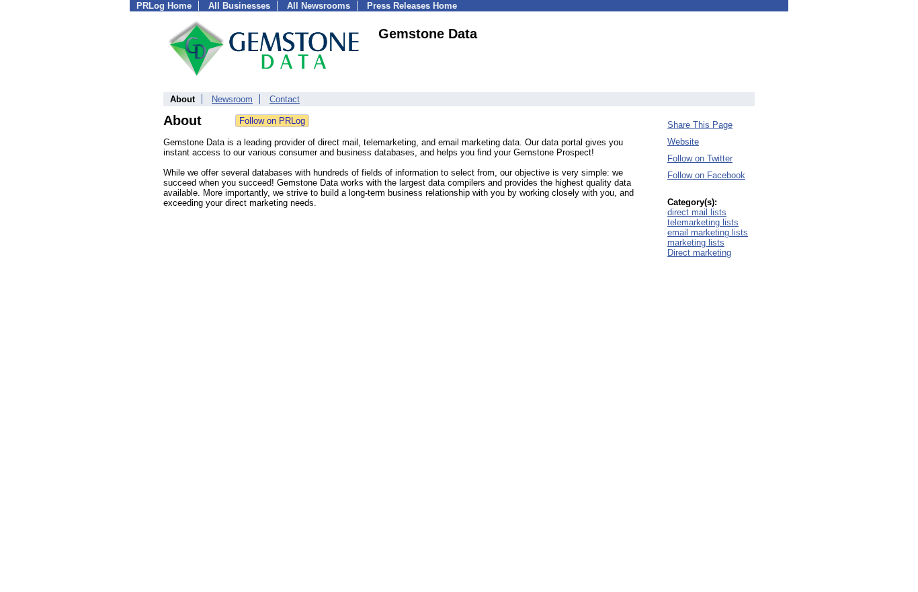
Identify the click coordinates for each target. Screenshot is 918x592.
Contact (284, 99)
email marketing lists (707, 232)
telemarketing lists (703, 222)
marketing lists (695, 242)
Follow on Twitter (700, 158)
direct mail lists (696, 212)
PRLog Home (164, 6)
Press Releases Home (412, 6)
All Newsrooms (318, 6)
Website (683, 142)
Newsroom (232, 99)
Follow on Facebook (706, 175)
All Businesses (239, 6)
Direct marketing (699, 253)
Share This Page (700, 125)
